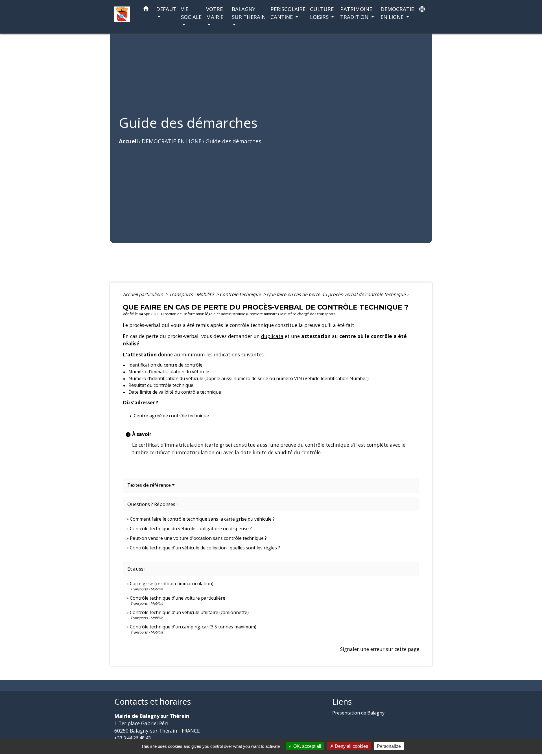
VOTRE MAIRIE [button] (214, 12)
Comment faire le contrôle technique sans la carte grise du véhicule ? (202, 519)
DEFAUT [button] (166, 8)
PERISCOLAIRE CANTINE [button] (287, 12)
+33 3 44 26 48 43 (132, 738)
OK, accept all (306, 746)
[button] (146, 9)
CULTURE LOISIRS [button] (322, 12)
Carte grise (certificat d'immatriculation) (171, 583)
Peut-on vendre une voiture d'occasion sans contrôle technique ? (198, 538)
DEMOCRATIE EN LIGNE (172, 141)
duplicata (272, 336)
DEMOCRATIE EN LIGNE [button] (397, 12)
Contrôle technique (241, 294)
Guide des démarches (233, 141)
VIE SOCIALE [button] (191, 12)
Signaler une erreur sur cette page (379, 649)
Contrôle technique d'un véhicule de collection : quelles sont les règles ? (205, 548)
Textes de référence (149, 485)
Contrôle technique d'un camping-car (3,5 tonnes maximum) (193, 627)
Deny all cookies (351, 746)
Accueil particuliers (143, 294)
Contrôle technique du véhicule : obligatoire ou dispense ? (191, 528)
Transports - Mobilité (192, 294)
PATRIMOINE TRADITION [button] (356, 12)
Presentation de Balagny (358, 713)
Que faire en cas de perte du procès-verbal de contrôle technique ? (338, 294)
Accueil (128, 141)
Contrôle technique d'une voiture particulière (177, 598)
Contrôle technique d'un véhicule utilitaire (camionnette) (189, 612)
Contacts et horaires (152, 702)
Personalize (389, 746)
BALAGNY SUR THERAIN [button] (249, 12)
